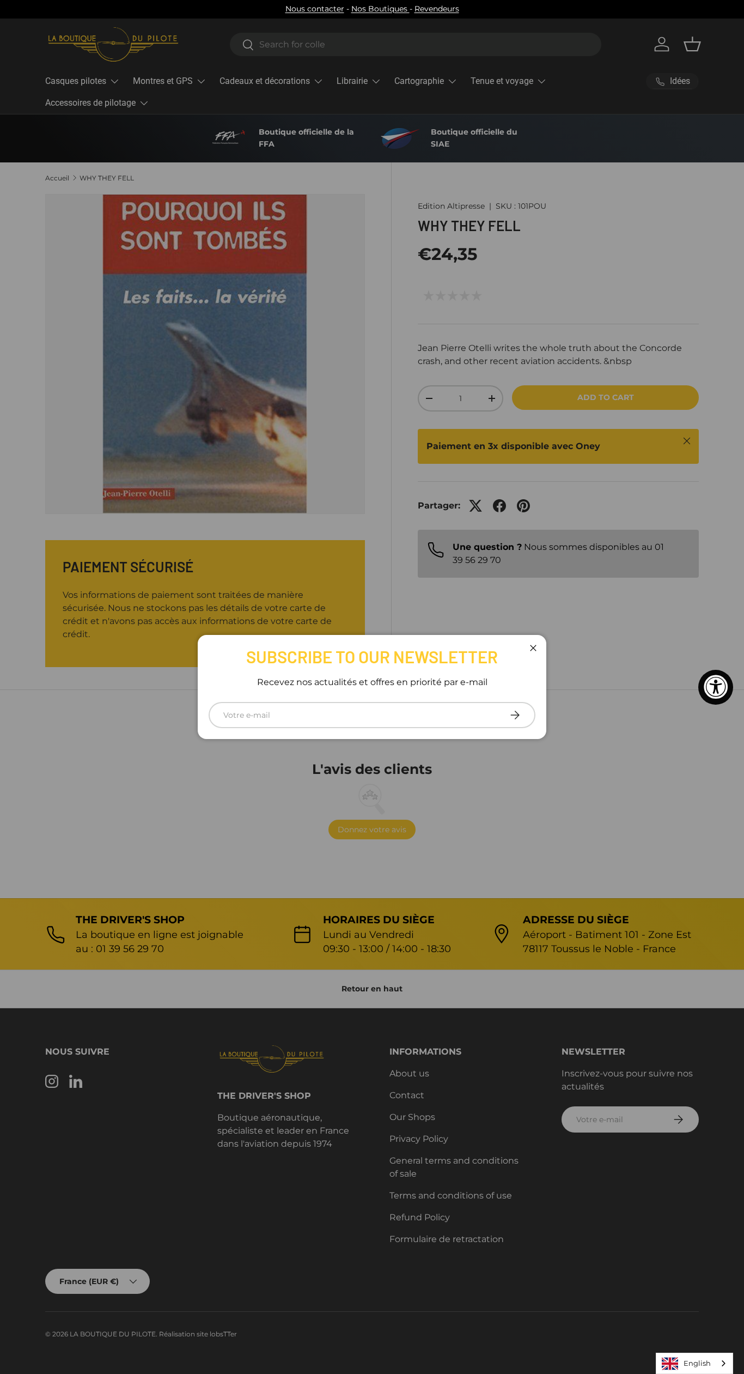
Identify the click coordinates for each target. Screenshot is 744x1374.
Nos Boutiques (380, 9)
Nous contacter (314, 9)
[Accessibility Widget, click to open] (715, 687)
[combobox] (694, 1363)
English (697, 1363)
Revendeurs (436, 9)
